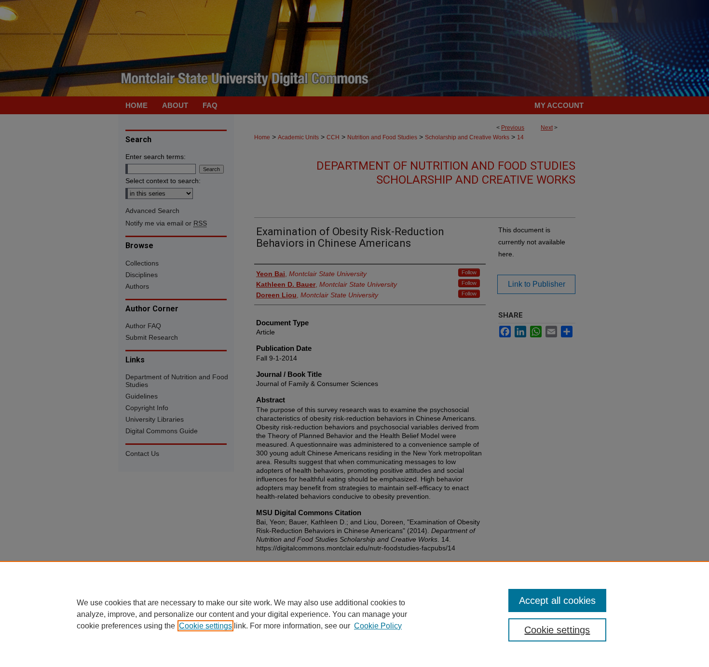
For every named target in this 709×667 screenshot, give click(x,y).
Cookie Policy (378, 626)
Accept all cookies (557, 600)
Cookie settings (205, 626)
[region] (354, 614)
